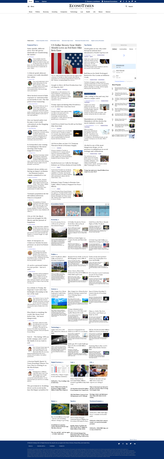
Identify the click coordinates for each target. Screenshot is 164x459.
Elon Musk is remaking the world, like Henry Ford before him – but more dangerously (37, 315)
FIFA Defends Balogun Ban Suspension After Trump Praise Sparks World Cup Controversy (79, 434)
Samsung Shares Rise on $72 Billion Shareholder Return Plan (98, 347)
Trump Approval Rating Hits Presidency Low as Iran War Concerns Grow (66, 106)
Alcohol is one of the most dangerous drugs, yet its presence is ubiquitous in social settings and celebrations (96, 148)
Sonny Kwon (31, 345)
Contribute (52, 446)
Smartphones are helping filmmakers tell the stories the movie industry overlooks (95, 121)
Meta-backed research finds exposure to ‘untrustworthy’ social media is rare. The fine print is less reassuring (38, 99)
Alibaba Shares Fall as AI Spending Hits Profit (121, 120)
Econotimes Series (57, 204)
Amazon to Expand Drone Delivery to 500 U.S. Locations (78, 330)
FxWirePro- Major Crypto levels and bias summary (59, 375)
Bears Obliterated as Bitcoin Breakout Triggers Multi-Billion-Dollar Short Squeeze (59, 388)
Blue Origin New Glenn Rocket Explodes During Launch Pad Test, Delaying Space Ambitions (78, 293)
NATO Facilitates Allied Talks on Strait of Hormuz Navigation (58, 258)
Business (59, 89)
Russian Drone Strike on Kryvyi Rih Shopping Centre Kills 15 (78, 257)
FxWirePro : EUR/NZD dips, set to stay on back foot (99, 428)
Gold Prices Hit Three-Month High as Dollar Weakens (98, 223)
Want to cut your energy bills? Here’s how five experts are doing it (98, 380)
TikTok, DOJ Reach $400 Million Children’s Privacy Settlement (99, 330)
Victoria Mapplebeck (90, 125)
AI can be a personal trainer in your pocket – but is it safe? (37, 267)
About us (31, 446)
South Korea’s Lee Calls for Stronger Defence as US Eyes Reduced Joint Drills (66, 164)
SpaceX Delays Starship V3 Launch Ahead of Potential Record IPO (97, 293)
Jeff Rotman (31, 56)
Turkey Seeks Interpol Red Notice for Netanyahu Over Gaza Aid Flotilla (98, 258)
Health (88, 12)
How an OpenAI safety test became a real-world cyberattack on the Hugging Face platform (37, 123)
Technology (73, 12)
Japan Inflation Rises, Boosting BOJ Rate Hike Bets (121, 130)
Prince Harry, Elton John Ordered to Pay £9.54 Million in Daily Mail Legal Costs (78, 272)
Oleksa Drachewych (33, 177)
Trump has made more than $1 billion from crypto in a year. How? (96, 171)
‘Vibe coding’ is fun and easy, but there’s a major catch (96, 97)
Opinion (44, 1)
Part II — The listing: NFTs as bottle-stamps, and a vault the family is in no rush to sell (38, 340)
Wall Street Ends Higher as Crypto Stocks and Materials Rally (77, 239)
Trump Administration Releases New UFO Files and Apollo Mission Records (77, 311)
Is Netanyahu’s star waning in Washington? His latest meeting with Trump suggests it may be (37, 148)
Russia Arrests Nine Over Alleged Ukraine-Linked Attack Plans (122, 89)
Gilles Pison (31, 199)
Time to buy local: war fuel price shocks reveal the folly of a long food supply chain (99, 388)
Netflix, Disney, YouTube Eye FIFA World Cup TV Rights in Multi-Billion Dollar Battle (78, 427)
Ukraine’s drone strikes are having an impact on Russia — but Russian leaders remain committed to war (37, 172)
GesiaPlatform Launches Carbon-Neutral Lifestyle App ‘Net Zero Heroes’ (59, 426)
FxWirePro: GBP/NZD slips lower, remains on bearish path (98, 414)
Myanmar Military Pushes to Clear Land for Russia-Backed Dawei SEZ (122, 110)
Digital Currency (56, 362)
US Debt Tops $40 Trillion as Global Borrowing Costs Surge (99, 241)
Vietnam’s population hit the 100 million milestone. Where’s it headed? (37, 196)
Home (30, 1)
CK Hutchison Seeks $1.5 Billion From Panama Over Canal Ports (79, 389)
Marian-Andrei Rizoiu (33, 103)
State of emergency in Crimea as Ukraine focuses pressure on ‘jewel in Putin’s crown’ (37, 244)
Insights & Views (100, 55)
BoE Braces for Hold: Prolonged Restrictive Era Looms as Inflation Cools (96, 75)
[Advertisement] (82, 26)
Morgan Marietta (32, 296)
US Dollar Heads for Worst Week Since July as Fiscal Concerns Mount (77, 223)
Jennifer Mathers (32, 249)
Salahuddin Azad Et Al (90, 100)
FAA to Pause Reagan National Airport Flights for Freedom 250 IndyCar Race (79, 419)
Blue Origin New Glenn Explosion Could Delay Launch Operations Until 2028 (58, 293)
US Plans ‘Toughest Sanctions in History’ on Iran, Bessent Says (122, 99)
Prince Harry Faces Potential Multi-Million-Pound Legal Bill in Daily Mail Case (79, 381)
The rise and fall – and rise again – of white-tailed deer (60, 433)
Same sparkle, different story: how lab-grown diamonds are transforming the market (37, 51)
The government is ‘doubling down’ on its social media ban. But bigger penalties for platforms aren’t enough (38, 389)
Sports (91, 56)
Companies (64, 12)
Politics (38, 12)
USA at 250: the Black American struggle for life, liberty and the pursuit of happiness (37, 219)
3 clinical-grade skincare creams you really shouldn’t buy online (37, 75)
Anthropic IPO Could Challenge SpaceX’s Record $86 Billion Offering (78, 345)
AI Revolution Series (55, 40)
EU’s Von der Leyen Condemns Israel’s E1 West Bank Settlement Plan (99, 274)
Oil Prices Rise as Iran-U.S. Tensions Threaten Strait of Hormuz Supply (64, 144)
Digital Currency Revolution (97, 40)
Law (82, 12)
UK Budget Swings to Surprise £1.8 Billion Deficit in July (122, 135)
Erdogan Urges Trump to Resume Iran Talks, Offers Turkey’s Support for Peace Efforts (66, 184)
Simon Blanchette (32, 128)
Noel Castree (31, 320)
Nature (100, 12)
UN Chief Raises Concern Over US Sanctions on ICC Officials (79, 395)
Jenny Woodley (32, 224)
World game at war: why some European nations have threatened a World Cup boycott (96, 51)
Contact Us (61, 446)
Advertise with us (41, 446)
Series (37, 1)
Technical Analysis (96, 401)
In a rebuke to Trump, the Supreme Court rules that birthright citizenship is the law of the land (37, 291)
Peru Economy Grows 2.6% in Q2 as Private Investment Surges (58, 223)
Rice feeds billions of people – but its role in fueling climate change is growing (60, 418)
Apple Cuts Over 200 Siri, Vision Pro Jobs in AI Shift (59, 331)
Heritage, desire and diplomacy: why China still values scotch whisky (99, 395)
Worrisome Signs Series (67, 40)
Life (94, 12)
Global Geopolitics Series (42, 40)
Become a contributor (93, 1)
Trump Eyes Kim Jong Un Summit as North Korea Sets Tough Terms (121, 94)
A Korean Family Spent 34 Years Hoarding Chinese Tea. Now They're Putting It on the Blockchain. (38, 364)
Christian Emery (32, 152)
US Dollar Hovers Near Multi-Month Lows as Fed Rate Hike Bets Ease (66, 48)
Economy (46, 12)
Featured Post (32, 45)
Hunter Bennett (32, 271)
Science (108, 12)
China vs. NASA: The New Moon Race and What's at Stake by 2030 (97, 313)
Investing (54, 12)
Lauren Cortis (31, 79)
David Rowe (88, 55)
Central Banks (101, 79)
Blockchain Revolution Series (82, 40)
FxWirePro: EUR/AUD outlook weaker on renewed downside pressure (99, 422)
